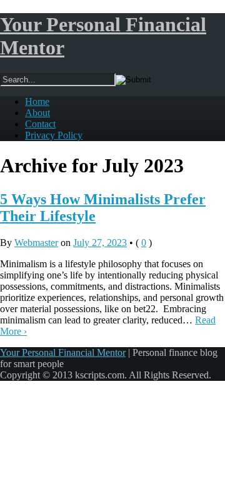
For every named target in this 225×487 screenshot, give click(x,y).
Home (37, 101)
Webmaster (36, 242)
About (37, 112)
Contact (40, 124)
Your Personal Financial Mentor (63, 352)
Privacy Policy (53, 135)
